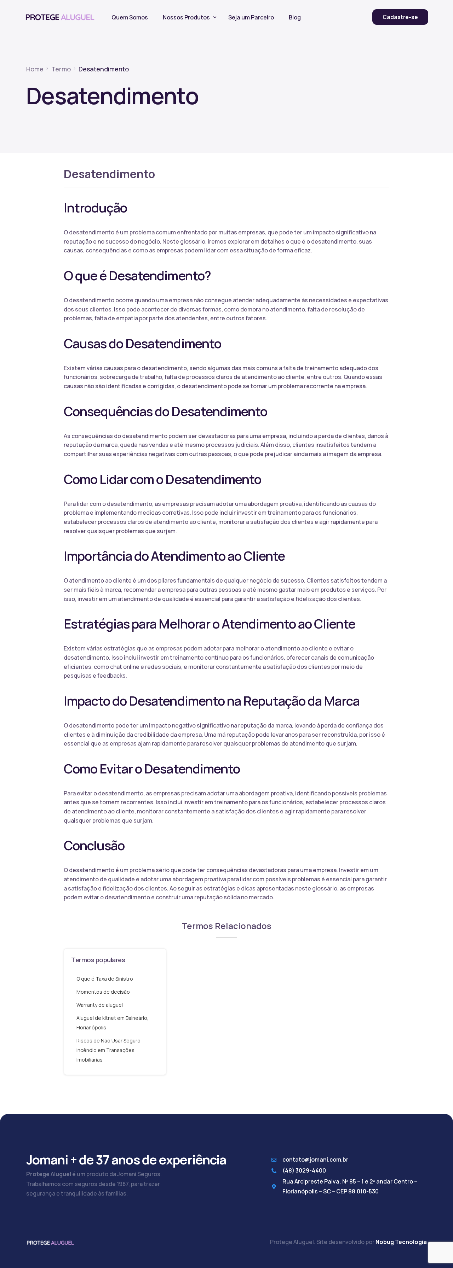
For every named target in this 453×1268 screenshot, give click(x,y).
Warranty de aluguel (99, 1004)
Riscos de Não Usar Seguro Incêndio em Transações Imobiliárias (108, 1050)
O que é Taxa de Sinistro (104, 978)
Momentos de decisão (103, 991)
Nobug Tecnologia (401, 1242)
